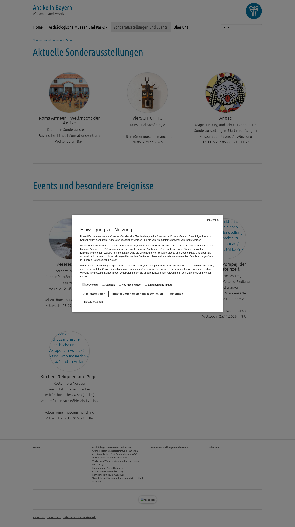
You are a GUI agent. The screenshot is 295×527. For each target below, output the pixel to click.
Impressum (212, 220)
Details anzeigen (93, 301)
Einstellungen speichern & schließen (137, 293)
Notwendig (91, 284)
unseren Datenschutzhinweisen (100, 260)
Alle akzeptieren (94, 293)
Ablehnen (176, 293)
